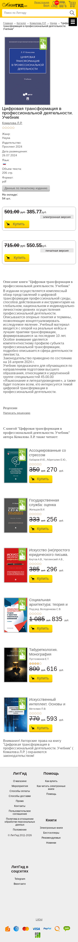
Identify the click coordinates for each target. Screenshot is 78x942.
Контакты (19, 806)
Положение (20, 829)
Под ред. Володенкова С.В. (45, 609)
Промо (20, 801)
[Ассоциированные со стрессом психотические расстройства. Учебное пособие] (14, 466)
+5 (13, 127)
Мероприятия (20, 786)
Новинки (51, 842)
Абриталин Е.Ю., (57, 459)
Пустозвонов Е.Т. (39, 659)
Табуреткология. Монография (43, 652)
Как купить (51, 781)
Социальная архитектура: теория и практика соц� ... (48, 604)
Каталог (21, 23)
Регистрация (41, 2)
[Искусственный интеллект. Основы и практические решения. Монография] (14, 715)
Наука (53, 23)
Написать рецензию (16, 413)
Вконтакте (20, 883)
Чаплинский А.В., (54, 559)
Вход (46, 5)
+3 (8, 127)
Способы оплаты (20, 791)
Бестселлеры (51, 832)
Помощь (51, 794)
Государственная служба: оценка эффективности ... (45, 504)
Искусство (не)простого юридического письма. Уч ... (49, 554)
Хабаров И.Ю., (37, 459)
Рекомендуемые (51, 837)
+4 (11, 127)
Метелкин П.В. (37, 708)
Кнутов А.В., (36, 559)
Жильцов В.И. (37, 509)
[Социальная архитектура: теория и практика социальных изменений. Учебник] (14, 615)
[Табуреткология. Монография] (14, 665)
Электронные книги (51, 827)
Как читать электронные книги (51, 787)
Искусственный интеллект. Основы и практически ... (47, 704)
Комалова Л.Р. (38, 23)
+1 (3, 127)
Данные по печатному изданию (26, 188)
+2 (6, 127)
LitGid (39, 919)
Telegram (20, 878)
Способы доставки (20, 796)
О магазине (20, 781)
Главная (8, 23)
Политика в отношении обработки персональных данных (20, 821)
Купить (19, 224)
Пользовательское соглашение (20, 812)
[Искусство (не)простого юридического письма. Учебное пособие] (14, 565)
